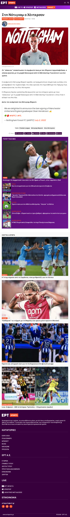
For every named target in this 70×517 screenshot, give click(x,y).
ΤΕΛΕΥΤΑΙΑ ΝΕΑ (9, 139)
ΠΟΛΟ (14, 184)
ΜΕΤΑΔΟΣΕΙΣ (41, 7)
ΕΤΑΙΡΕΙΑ (5, 461)
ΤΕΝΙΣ (5, 178)
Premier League (7, 19)
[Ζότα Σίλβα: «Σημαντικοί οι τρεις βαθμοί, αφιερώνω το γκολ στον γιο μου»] (7, 214)
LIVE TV (20, 7)
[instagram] (7, 506)
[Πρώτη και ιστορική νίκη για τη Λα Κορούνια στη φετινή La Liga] (35, 342)
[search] (68, 2)
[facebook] (3, 506)
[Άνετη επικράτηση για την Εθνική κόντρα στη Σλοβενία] (7, 187)
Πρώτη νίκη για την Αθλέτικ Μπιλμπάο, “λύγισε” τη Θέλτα (33, 204)
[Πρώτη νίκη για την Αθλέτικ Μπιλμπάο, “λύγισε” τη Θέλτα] (7, 205)
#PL (19, 115)
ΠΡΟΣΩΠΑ (5, 449)
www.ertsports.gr (8, 514)
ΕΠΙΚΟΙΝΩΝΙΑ (6, 472)
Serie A (4, 275)
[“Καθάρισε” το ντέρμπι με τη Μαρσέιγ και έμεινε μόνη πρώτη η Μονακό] (35, 299)
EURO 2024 (6, 436)
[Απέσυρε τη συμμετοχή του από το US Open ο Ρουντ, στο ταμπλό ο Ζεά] (35, 160)
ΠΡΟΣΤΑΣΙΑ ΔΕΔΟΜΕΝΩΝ (11, 469)
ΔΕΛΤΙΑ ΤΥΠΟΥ (7, 466)
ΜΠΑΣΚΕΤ (5, 441)
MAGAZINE (5, 447)
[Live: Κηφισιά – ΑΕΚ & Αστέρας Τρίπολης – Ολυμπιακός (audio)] (35, 386)
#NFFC (12, 115)
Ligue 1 (4, 318)
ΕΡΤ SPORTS (8, 486)
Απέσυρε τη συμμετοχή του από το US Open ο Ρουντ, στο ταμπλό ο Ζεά (32, 180)
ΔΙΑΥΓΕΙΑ (5, 475)
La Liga (14, 202)
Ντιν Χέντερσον (49, 128)
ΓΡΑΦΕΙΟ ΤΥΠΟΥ (7, 464)
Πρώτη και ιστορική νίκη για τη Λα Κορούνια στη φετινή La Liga (27, 364)
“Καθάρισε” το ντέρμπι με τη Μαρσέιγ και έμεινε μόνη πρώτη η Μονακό (30, 320)
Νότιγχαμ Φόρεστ (37, 128)
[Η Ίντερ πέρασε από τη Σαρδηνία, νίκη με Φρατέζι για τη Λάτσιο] (35, 256)
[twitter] (10, 506)
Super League (16, 211)
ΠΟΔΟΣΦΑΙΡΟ (19, 19)
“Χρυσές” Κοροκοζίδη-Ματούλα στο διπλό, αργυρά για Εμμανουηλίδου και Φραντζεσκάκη (39, 196)
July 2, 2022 (40, 120)
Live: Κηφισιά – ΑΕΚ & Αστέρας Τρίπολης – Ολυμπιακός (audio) (27, 407)
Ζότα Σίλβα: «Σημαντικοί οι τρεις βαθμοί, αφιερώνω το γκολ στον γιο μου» (39, 213)
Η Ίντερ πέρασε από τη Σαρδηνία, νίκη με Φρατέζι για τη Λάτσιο (28, 277)
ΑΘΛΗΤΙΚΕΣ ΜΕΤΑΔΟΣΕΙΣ (13, 492)
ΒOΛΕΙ (4, 444)
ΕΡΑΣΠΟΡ (29, 7)
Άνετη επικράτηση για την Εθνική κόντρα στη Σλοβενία (32, 186)
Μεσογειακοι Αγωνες (19, 193)
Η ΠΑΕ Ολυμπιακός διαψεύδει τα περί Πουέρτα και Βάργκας (33, 222)
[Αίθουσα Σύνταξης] (4, 24)
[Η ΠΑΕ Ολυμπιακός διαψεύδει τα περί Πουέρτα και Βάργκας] (7, 223)
